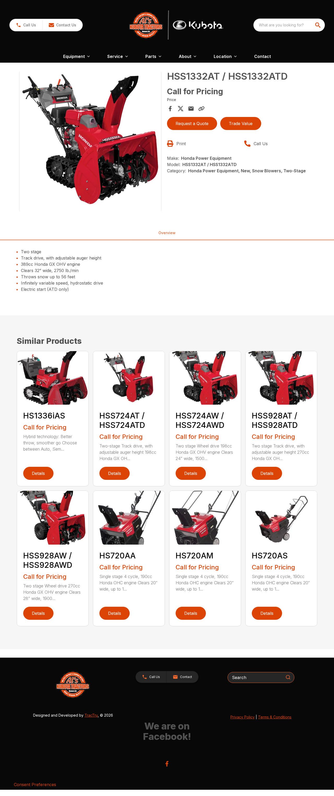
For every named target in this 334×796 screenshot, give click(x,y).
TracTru (91, 715)
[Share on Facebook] (170, 108)
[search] (318, 25)
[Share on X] (180, 108)
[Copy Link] (201, 108)
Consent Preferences (35, 784)
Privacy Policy (242, 717)
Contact (262, 56)
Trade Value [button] (241, 123)
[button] (26, 25)
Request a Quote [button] (192, 123)
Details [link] (38, 473)
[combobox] (289, 25)
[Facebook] (167, 764)
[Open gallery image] (90, 141)
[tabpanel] (90, 142)
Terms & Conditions (274, 717)
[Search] (288, 677)
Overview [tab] (167, 233)
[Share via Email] (191, 108)
